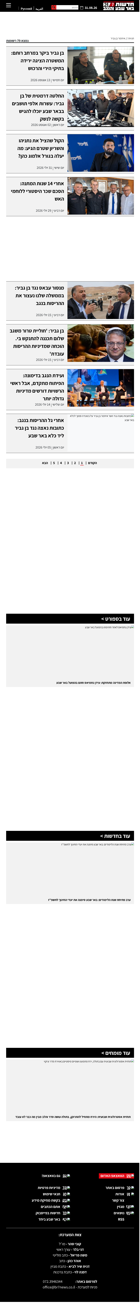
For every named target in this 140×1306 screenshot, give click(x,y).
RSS (121, 1219)
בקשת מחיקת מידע (46, 1200)
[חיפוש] (53, 7)
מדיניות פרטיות (49, 1187)
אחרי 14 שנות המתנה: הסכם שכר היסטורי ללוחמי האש (37, 191)
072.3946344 (52, 1281)
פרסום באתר (115, 1187)
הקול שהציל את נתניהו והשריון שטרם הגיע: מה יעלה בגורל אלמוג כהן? (40, 148)
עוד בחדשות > (115, 835)
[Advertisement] (70, 1149)
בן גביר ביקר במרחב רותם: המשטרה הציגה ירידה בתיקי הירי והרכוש (37, 60)
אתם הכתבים (50, 1206)
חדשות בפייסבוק (48, 1212)
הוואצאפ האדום (112, 1175)
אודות (119, 1194)
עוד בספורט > (115, 618)
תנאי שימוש (51, 1194)
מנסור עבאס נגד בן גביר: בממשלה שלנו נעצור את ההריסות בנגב (39, 295)
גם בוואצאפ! (51, 1175)
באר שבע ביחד (49, 1219)
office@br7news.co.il (59, 1287)
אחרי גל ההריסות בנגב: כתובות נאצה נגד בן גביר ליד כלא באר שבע (39, 428)
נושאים (119, 1212)
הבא (45, 463)
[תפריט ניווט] (8, 5)
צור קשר (118, 1200)
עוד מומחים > (115, 1052)
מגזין (120, 1206)
